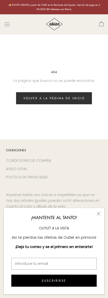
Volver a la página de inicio (54, 98)
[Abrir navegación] (7, 24)
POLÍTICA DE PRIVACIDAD (27, 177)
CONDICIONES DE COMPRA (28, 160)
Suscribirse (54, 280)
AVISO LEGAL (16, 168)
